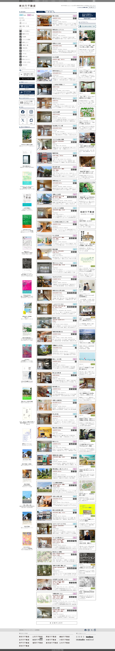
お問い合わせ (93, 5)
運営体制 (21, 630)
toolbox (53, 0)
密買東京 (37, 0)
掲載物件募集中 (80, 5)
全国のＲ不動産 (25, 0)
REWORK (69, 0)
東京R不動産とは (65, 5)
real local (61, 0)
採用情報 (87, 5)
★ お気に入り (92, 7)
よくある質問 (73, 5)
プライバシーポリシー (29, 630)
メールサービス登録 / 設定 (82, 7)
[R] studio (45, 0)
